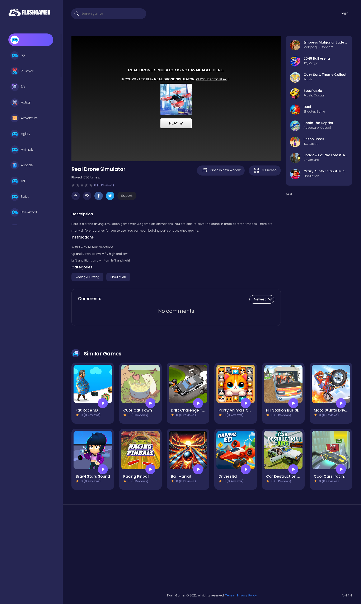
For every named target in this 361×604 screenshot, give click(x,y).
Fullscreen (269, 170)
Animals (27, 149)
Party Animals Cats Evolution (246, 410)
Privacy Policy (247, 595)
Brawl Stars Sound (93, 476)
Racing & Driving (87, 277)
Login (344, 13)
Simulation (118, 277)
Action (26, 102)
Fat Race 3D (87, 410)
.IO (23, 55)
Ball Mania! (181, 476)
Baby (25, 196)
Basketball (29, 212)
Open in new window (225, 170)
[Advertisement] (116, 547)
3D (23, 86)
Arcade (27, 165)
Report (127, 195)
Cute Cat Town (137, 410)
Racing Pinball (136, 476)
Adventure (29, 118)
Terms (230, 595)
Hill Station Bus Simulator (289, 410)
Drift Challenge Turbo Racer (197, 410)
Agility (25, 133)
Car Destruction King (285, 476)
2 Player (27, 71)
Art (23, 180)
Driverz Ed (228, 476)
